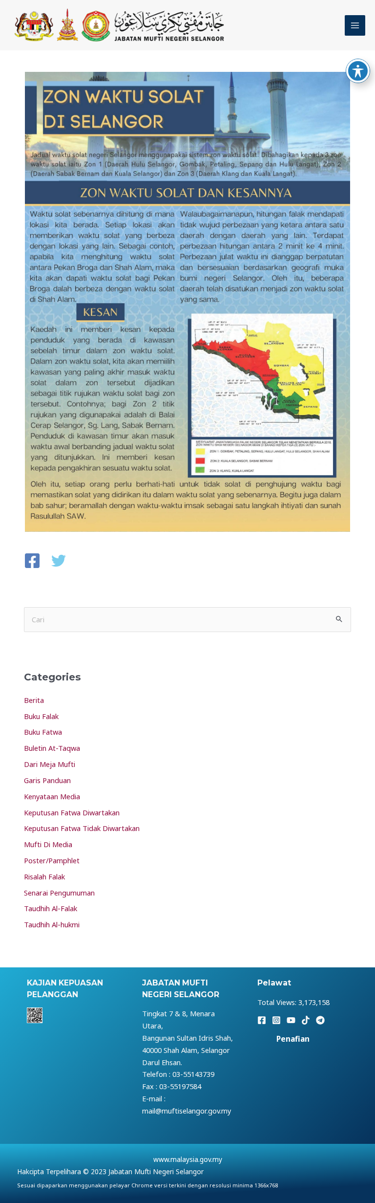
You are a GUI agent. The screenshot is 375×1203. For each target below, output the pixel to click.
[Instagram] (276, 1020)
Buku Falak (41, 716)
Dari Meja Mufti (49, 764)
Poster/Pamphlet (52, 860)
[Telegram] (320, 1020)
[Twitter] (58, 561)
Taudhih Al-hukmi (52, 924)
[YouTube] (291, 1020)
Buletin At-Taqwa (52, 748)
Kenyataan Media (52, 796)
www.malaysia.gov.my (187, 1159)
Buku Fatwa (43, 732)
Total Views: (277, 1002)
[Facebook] (32, 561)
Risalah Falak (44, 876)
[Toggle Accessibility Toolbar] (358, 71)
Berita (34, 700)
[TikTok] (305, 1020)
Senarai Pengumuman (59, 892)
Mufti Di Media (48, 844)
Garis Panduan (47, 780)
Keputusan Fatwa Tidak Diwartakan (82, 828)
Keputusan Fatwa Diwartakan (72, 812)
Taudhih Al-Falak (50, 908)
